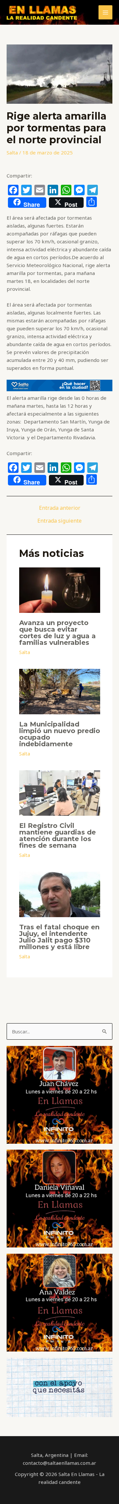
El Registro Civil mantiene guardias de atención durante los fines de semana (57, 835)
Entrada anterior (59, 507)
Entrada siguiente (59, 520)
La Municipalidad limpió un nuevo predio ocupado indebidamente (59, 734)
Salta (12, 152)
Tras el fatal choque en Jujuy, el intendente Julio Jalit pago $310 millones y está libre (59, 937)
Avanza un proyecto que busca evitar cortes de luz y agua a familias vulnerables (57, 632)
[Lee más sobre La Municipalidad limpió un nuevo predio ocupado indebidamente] (59, 691)
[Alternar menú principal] (106, 12)
